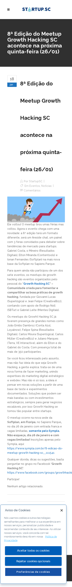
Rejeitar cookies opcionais (33, 561)
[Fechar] (61, 510)
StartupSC (35, 181)
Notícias (46, 185)
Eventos (34, 185)
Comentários (32, 190)
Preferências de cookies (33, 571)
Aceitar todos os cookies (33, 550)
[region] (33, 544)
